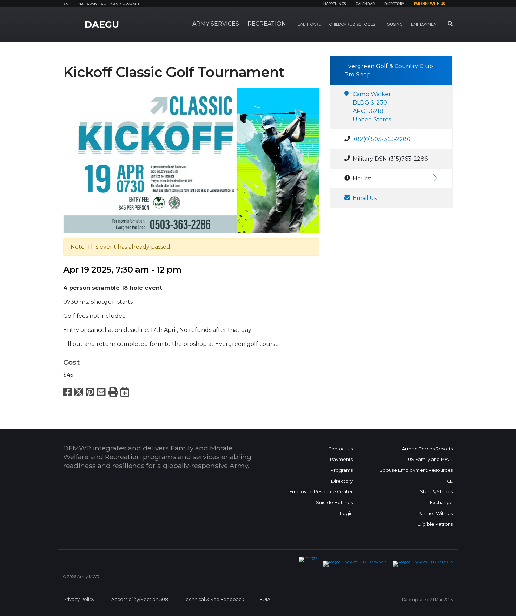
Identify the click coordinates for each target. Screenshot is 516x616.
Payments (341, 459)
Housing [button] (393, 24)
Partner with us (429, 4)
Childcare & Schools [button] (352, 24)
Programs (342, 470)
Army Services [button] (215, 23)
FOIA (264, 599)
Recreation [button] (266, 23)
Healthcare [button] (308, 24)
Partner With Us (435, 513)
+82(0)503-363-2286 (381, 139)
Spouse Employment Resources (416, 470)
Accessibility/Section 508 (139, 599)
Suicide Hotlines (334, 502)
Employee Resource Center (321, 491)
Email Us (365, 198)
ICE (449, 481)
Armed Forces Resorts (427, 448)
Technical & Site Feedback (214, 599)
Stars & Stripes (436, 491)
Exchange (441, 502)
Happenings (334, 4)
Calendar (365, 4)
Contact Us (340, 448)
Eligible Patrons (435, 524)
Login (346, 513)
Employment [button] (425, 24)
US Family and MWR (430, 459)
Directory (394, 4)
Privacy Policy (78, 599)
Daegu (102, 24)
